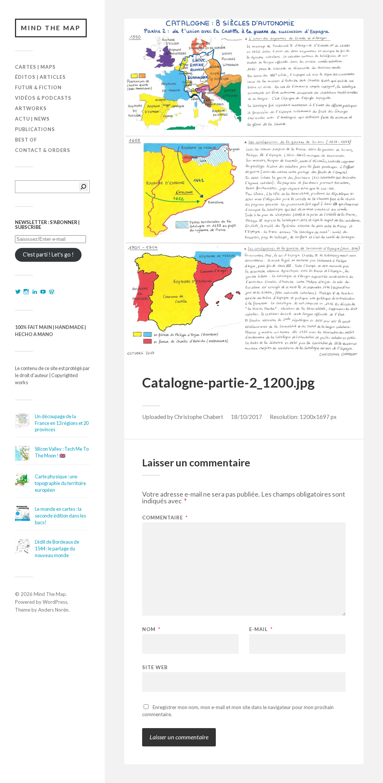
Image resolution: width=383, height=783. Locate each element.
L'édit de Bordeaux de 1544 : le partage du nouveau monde (57, 548)
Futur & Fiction (38, 87)
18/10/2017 (246, 416)
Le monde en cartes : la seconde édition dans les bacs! (60, 515)
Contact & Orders (42, 150)
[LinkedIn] (35, 292)
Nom (151, 629)
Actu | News (32, 119)
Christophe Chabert (198, 416)
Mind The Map (51, 28)
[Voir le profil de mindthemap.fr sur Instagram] (26, 292)
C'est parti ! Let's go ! (48, 254)
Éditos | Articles (40, 77)
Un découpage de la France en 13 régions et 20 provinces (62, 423)
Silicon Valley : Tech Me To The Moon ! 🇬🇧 (62, 452)
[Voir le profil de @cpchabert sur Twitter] (18, 292)
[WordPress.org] (52, 292)
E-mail (261, 629)
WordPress (55, 602)
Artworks (31, 108)
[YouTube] (43, 292)
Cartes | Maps (35, 67)
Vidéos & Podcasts (43, 98)
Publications (35, 129)
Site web (155, 667)
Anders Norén (53, 610)
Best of (26, 140)
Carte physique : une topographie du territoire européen (60, 483)
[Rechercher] (83, 186)
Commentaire (165, 517)
